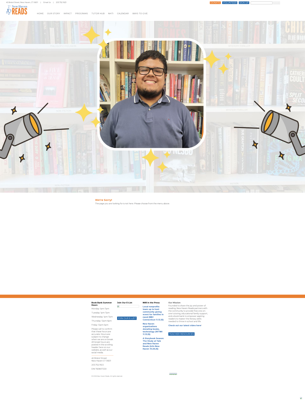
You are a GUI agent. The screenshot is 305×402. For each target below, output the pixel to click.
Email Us (47, 2)
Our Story (53, 14)
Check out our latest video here (184, 325)
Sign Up (244, 2)
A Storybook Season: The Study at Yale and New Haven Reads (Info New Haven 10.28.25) (153, 343)
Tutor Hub (98, 14)
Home (40, 14)
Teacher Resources (181, 334)
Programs (81, 14)
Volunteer (230, 2)
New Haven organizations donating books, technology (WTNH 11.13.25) (152, 329)
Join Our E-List (127, 318)
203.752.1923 (61, 2)
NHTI (111, 14)
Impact (68, 14)
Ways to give (140, 14)
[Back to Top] (301, 398)
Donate (215, 2)
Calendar (123, 14)
